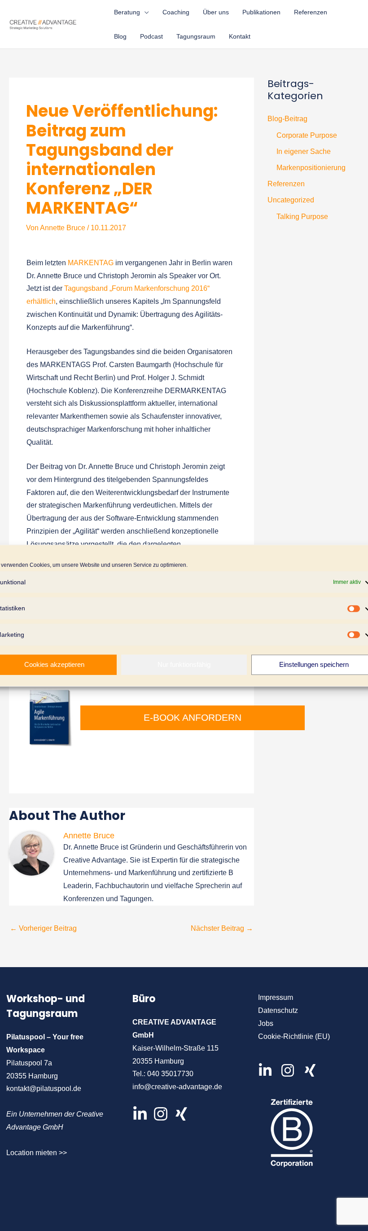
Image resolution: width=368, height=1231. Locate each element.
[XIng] (181, 1113)
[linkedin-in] (268, 1070)
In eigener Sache (303, 151)
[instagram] (290, 1070)
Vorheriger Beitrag (43, 928)
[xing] (312, 1070)
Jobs (265, 1023)
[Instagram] (160, 1113)
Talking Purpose (302, 216)
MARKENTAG (91, 263)
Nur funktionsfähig (184, 664)
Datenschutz (278, 1010)
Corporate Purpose (306, 135)
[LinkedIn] (140, 1113)
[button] (144, 12)
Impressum (275, 997)
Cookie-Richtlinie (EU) (294, 1036)
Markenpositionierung (311, 167)
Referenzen (286, 184)
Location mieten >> (36, 1153)
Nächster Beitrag (222, 928)
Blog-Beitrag (287, 119)
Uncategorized (290, 200)
